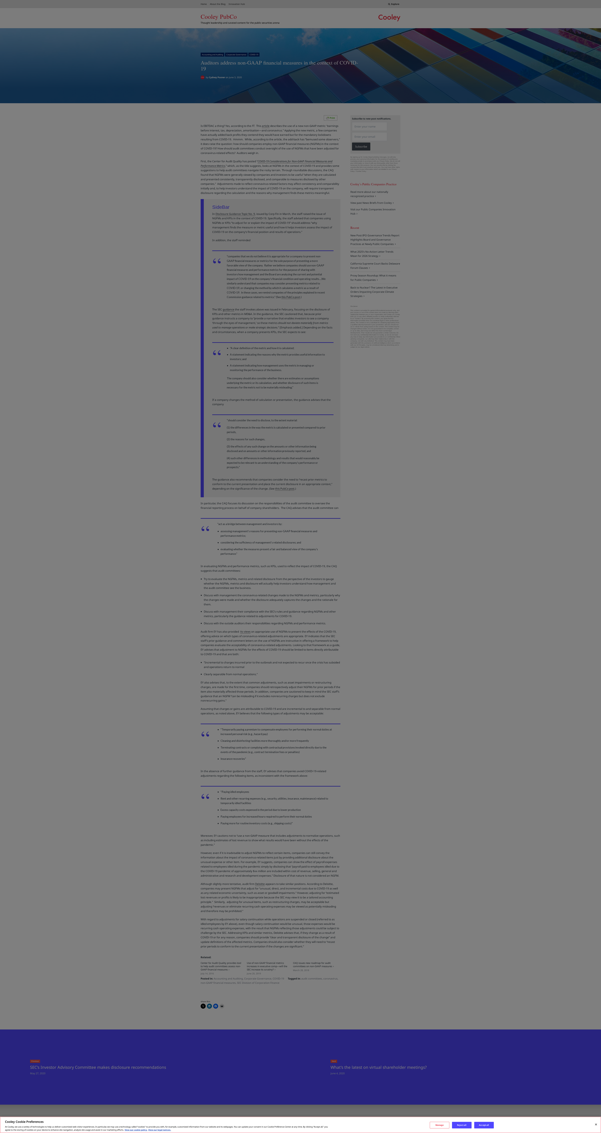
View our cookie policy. (136, 1129)
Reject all (461, 1125)
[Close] (596, 1124)
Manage (439, 1125)
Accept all (484, 1125)
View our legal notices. (159, 1129)
